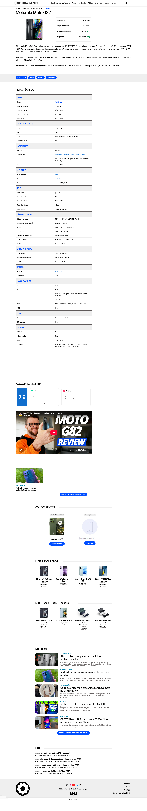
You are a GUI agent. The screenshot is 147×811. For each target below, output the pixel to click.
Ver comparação (57, 544)
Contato (127, 790)
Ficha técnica (21, 77)
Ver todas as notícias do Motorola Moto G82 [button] (73, 733)
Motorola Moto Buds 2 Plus (83, 622)
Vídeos (106, 3)
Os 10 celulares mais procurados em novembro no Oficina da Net (85, 689)
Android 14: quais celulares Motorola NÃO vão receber (26, 489)
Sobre (128, 787)
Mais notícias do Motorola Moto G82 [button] (74, 494)
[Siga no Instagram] (70, 785)
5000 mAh (58, 271)
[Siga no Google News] (77, 785)
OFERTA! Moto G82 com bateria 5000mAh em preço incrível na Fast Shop (84, 720)
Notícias (40, 77)
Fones (74, 3)
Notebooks (82, 3)
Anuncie (127, 783)
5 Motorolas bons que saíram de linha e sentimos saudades (81, 658)
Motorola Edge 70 (57, 539)
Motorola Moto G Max (44, 579)
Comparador (51, 77)
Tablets (90, 3)
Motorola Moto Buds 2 (103, 621)
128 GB (57, 179)
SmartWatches (64, 3)
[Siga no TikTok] (80, 785)
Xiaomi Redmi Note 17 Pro (63, 580)
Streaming (98, 3)
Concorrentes (45, 507)
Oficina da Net (20, 8)
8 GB (56, 175)
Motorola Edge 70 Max (64, 621)
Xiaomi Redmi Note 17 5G (83, 580)
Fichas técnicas (39, 8)
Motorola (49, 8)
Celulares (54, 3)
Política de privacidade (121, 793)
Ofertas (113, 3)
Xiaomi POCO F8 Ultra (103, 579)
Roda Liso (63, 701)
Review (32, 77)
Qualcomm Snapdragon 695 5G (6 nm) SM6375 (70, 155)
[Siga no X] (67, 785)
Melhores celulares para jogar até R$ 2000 (82, 704)
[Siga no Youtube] (73, 785)
